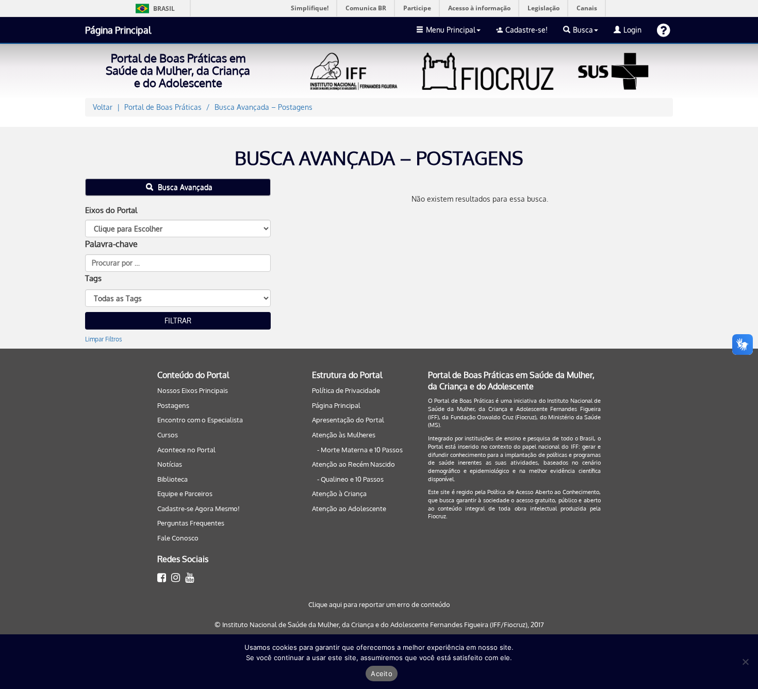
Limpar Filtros (103, 339)
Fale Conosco (178, 538)
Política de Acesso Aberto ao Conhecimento (543, 492)
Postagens (173, 405)
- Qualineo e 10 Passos (350, 479)
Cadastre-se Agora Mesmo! (198, 508)
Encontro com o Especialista (200, 420)
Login (632, 29)
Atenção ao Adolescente (349, 508)
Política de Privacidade (346, 390)
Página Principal (118, 30)
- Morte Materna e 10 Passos (360, 450)
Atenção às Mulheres (343, 435)
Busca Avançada (184, 187)
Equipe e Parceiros (184, 493)
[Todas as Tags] (178, 298)
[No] (745, 662)
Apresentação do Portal (348, 420)
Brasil (153, 8)
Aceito (381, 673)
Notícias (169, 464)
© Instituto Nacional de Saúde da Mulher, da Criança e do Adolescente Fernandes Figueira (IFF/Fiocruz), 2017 (379, 624)
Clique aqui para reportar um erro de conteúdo (379, 604)
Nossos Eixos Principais (192, 390)
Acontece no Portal (186, 450)
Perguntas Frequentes (190, 523)
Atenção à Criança (339, 493)
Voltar (102, 107)
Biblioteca (172, 479)
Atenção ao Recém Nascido (353, 464)
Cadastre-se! (526, 29)
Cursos (167, 435)
